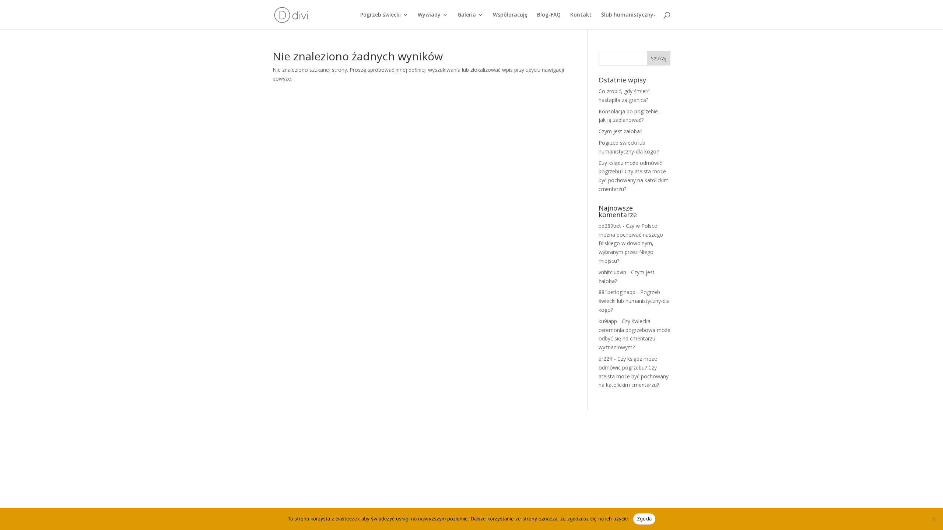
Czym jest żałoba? (620, 131)
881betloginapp (617, 292)
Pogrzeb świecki (380, 15)
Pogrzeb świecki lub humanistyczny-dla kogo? (634, 301)
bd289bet (610, 225)
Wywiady (429, 15)
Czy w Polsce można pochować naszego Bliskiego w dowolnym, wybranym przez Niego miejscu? (631, 243)
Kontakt (581, 15)
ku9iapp (608, 321)
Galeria (467, 15)
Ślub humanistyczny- (628, 15)
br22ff (606, 358)
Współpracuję (510, 15)
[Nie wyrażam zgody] (933, 519)
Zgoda (644, 519)
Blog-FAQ (549, 15)
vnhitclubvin (612, 272)
